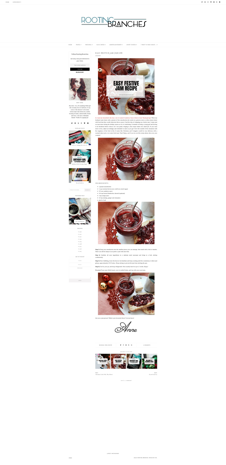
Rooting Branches (143, 457)
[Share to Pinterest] (126, 345)
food (106, 345)
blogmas (101, 345)
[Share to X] (120, 345)
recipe (110, 345)
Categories (16, 2)
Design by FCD (153, 457)
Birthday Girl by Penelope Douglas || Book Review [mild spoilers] (80, 164)
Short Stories (131, 44)
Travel (78, 44)
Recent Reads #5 (80, 183)
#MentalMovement (115, 44)
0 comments (146, 345)
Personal (88, 44)
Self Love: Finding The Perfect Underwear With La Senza (80, 145)
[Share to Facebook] (123, 345)
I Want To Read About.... (148, 44)
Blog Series (101, 44)
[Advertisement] (126, 436)
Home (7, 2)
